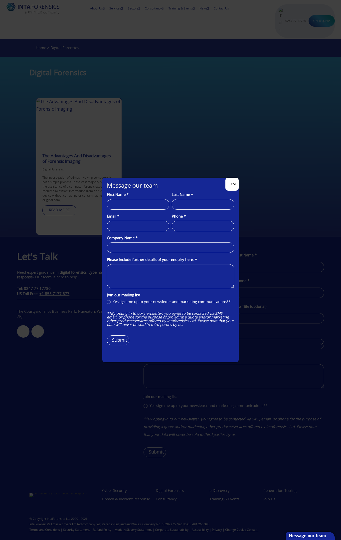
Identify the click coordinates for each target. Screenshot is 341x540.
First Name (118, 195)
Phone (179, 216)
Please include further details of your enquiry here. (152, 260)
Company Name (122, 238)
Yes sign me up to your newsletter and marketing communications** (171, 302)
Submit (119, 340)
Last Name (182, 195)
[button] (338, 504)
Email (113, 216)
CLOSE (232, 184)
